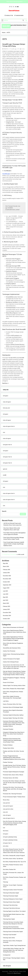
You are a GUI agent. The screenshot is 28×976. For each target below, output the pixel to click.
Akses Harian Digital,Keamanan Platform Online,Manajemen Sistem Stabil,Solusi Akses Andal (14, 632)
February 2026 (6, 569)
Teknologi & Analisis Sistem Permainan (13, 889)
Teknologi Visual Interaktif (9, 934)
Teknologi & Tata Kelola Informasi (11, 908)
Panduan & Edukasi (8, 745)
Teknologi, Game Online (9, 937)
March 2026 (6, 566)
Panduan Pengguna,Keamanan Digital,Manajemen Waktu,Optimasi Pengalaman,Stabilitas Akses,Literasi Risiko (14, 757)
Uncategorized (6, 955)
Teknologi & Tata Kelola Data (10, 905)
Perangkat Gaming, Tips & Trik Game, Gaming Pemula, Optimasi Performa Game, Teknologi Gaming (14, 767)
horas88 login (6, 173)
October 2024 (6, 618)
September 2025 (7, 585)
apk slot (5, 469)
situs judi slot (6, 803)
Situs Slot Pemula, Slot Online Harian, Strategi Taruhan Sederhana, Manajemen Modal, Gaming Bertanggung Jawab (14, 823)
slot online (5, 846)
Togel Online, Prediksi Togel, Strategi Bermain (14, 945)
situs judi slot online (8, 809)
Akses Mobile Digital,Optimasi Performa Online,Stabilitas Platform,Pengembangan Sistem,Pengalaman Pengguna (13, 638)
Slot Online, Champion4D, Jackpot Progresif (14, 855)
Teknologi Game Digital (9, 919)
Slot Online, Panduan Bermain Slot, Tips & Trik (14, 861)
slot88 (4, 475)
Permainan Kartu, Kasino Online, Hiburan (13, 774)
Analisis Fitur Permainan (9, 651)
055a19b (6, 49)
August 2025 (6, 588)
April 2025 (5, 600)
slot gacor (5, 395)
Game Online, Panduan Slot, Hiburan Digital (13, 688)
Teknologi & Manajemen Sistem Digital (12, 899)
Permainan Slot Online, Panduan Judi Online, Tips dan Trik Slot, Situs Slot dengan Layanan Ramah (14, 782)
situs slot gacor (7, 402)
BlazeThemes (17, 973)
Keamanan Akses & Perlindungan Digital (13, 707)
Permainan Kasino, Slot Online (10, 778)
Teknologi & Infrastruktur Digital (11, 893)
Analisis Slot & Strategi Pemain (11, 662)
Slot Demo (5, 830)
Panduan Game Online (8, 748)
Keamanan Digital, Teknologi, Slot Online (13, 718)
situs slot (5, 812)
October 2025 (6, 582)
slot (4, 432)
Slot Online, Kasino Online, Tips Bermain (13, 858)
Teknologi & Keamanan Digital (10, 896)
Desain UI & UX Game (8, 682)
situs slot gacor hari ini (9, 426)
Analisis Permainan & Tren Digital (11, 659)
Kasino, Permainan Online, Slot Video (12, 704)
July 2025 (5, 591)
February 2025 (6, 606)
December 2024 (7, 612)
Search (4, 511)
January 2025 (6, 609)
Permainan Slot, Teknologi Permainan (12, 793)
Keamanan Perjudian (8, 729)
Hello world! (21, 554)
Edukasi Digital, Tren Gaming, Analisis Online (14, 685)
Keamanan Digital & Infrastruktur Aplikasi (13, 715)
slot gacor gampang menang (10, 840)
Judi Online (6, 701)
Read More (4, 383)
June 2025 (5, 594)
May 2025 (5, 597)
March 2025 (6, 603)
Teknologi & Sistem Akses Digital (11, 902)
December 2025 (7, 575)
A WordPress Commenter (9, 554)
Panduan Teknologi (8, 762)
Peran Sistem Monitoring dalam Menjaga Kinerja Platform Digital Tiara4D (14, 1)
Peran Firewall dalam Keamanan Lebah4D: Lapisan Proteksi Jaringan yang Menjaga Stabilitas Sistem (13, 544)
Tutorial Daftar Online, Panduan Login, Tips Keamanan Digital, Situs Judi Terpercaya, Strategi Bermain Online (13, 950)
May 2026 (5, 563)
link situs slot (6, 408)
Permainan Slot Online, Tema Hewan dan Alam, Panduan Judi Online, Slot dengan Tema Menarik (14, 789)
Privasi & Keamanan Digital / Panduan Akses (14, 796)
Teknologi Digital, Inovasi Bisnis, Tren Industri (14, 911)
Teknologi (5, 882)
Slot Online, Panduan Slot (9, 869)
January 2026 (6, 572)
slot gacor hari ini (7, 444)
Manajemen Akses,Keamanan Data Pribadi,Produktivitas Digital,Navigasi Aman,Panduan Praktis (12, 740)
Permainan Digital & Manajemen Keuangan (13, 771)
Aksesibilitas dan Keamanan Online (12, 648)
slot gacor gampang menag (10, 837)
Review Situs (6, 800)
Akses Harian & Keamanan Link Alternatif (13, 627)
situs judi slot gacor (8, 806)
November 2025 (7, 578)
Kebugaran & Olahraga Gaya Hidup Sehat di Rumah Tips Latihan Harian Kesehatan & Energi (13, 734)
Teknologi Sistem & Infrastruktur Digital (13, 931)
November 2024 (7, 615)
